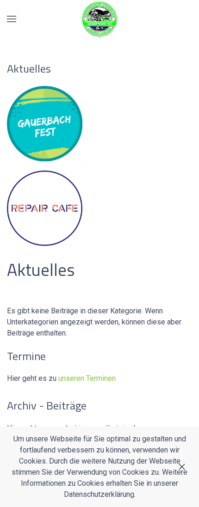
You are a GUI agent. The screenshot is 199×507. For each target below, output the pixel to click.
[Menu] (11, 19)
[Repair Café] (44, 207)
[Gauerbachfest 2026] (44, 122)
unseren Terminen (87, 378)
